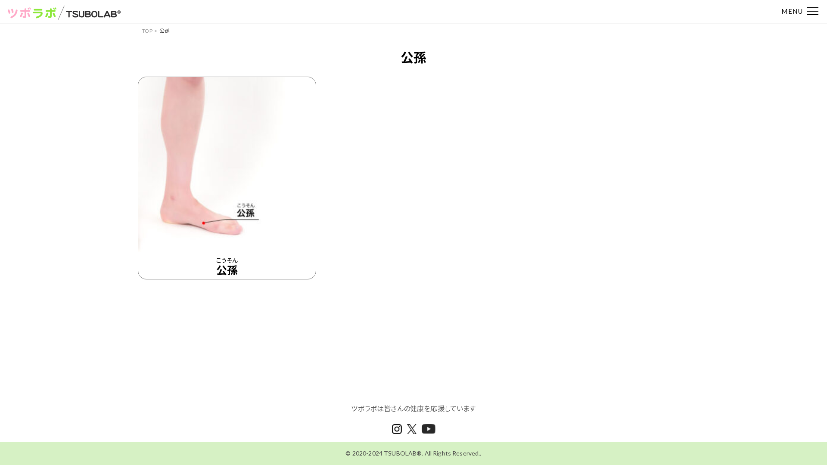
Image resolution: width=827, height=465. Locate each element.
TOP (147, 31)
